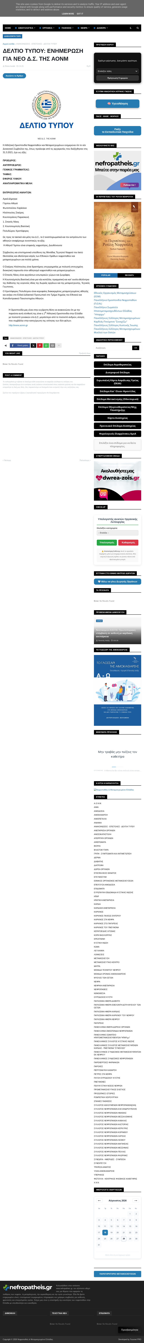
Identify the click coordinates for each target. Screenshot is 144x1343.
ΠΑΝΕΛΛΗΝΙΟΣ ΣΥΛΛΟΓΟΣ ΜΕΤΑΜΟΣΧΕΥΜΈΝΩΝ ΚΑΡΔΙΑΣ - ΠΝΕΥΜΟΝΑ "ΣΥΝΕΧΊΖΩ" (116, 1046)
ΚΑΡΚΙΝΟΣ (98, 912)
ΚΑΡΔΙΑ (97, 904)
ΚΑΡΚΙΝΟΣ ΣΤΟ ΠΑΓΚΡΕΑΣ (106, 923)
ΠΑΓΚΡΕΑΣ (99, 1023)
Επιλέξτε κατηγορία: (107, 528)
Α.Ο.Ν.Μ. (98, 803)
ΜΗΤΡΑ (97, 966)
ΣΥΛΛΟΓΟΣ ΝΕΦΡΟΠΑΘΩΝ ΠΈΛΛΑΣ (110, 1152)
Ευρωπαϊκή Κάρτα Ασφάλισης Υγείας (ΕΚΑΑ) (118, 382)
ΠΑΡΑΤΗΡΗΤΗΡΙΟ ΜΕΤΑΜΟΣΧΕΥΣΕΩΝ (118, 1274)
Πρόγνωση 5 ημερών (117, 78)
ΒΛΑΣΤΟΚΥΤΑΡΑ (101, 850)
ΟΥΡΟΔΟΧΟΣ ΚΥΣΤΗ (103, 997)
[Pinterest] (40, 345)
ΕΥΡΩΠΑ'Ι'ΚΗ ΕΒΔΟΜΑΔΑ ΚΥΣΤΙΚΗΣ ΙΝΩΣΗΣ (113, 892)
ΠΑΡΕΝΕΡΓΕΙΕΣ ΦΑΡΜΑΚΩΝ (106, 1062)
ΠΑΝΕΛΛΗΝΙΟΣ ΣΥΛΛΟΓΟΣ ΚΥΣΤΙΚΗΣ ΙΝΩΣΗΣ (114, 1041)
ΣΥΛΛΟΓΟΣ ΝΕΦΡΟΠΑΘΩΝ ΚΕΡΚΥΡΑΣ (111, 1128)
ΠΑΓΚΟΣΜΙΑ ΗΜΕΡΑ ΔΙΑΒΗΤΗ (107, 1001)
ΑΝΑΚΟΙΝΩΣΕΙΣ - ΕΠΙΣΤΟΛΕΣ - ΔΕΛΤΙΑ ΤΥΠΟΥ (36, 44)
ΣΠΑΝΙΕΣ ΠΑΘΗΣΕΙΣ (103, 1101)
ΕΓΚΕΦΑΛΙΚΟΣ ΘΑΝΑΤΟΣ (105, 873)
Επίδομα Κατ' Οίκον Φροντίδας (117, 391)
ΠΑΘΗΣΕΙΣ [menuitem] (66, 28)
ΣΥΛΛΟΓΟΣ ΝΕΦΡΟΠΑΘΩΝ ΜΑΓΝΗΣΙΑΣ (111, 1144)
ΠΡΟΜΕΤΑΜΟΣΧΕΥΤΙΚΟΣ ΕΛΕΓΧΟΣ (109, 1090)
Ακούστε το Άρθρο (14, 76)
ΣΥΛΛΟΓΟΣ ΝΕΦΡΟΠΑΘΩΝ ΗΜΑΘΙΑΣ (110, 1113)
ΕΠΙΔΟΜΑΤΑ (99, 889)
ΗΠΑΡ (96, 896)
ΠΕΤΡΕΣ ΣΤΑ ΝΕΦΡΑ (103, 1074)
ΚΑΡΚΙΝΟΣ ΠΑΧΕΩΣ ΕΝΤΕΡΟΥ (107, 916)
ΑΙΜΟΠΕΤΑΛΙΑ (100, 819)
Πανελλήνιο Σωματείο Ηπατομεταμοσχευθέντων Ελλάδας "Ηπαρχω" (113, 311)
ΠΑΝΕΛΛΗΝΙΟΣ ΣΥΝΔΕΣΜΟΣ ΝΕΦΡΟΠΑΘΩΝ (113, 1059)
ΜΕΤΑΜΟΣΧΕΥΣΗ (101, 958)
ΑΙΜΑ (96, 807)
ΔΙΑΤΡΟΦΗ (98, 865)
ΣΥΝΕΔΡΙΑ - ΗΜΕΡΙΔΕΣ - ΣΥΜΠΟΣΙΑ (110, 1159)
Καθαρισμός (128, 542)
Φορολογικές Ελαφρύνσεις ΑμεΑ (117, 433)
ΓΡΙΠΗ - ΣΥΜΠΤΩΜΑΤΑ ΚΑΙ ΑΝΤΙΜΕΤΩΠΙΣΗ (112, 854)
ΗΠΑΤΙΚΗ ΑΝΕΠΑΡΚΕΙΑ (104, 900)
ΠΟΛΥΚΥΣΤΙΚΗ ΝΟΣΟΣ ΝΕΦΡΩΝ (108, 1086)
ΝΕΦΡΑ (97, 982)
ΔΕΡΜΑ (97, 858)
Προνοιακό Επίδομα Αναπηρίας (118, 425)
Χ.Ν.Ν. (96, 1183)
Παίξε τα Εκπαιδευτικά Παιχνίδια (117, 130)
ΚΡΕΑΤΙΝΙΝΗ (99, 939)
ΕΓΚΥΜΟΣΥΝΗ (100, 877)
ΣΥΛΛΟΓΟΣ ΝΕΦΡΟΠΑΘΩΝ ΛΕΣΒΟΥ (109, 1140)
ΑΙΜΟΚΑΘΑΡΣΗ (101, 815)
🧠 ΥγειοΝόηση (117, 103)
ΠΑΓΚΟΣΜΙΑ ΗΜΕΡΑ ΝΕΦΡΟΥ (107, 1019)
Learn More (68, 14)
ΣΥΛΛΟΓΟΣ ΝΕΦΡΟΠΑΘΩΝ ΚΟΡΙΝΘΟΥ (111, 1132)
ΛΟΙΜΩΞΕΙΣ (99, 955)
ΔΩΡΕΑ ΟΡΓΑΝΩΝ (102, 869)
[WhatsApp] (46, 345)
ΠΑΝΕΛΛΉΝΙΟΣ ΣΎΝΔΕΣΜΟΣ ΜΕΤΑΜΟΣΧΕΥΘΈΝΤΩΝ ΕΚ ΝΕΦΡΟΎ (117, 1053)
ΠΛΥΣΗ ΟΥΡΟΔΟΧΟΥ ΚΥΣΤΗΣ (107, 1078)
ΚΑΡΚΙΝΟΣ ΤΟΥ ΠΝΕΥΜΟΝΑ (106, 927)
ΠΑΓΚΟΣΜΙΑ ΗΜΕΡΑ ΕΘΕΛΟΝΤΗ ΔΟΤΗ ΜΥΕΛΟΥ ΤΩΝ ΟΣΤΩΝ (117, 1006)
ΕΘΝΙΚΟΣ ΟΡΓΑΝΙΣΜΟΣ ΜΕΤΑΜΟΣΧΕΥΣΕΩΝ (113, 881)
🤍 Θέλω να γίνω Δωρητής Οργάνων (117, 581)
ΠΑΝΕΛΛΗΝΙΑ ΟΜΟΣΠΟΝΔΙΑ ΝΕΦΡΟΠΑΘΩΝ (113, 1031)
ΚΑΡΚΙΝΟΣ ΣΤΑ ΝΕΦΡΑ (104, 920)
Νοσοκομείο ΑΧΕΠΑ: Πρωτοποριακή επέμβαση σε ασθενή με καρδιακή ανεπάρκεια (116, 633)
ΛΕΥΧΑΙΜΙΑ (99, 951)
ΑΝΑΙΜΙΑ (98, 823)
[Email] (52, 345)
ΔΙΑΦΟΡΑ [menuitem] (101, 28)
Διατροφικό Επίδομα (118, 372)
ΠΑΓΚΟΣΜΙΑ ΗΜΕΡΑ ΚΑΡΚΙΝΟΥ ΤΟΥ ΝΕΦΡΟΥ (114, 1015)
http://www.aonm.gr (18, 325)
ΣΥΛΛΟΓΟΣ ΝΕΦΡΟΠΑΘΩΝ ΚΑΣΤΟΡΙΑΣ (111, 1124)
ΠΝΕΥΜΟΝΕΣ (100, 1082)
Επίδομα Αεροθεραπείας (117, 364)
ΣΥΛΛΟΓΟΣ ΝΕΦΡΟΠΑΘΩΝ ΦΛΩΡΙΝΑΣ (111, 1155)
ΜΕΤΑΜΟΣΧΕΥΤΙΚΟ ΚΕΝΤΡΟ (106, 962)
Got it (80, 14)
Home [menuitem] (8, 28)
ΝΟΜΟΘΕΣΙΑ (99, 993)
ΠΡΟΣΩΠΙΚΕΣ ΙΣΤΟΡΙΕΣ (104, 1093)
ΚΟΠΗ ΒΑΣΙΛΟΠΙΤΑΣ (103, 935)
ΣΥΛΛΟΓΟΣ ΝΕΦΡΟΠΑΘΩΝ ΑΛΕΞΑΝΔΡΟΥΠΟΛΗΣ (115, 1109)
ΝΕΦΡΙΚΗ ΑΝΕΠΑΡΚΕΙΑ (104, 986)
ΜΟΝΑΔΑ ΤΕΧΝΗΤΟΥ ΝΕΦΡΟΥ (107, 970)
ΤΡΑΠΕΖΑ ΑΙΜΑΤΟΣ (102, 1167)
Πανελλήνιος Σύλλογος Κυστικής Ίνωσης (116, 325)
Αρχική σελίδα (8, 44)
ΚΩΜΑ (96, 947)
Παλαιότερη (84, 460)
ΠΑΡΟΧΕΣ (98, 1066)
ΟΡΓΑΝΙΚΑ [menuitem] (47, 28)
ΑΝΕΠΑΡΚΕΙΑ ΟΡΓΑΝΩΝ (104, 830)
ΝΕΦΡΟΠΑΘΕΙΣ (100, 989)
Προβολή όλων (84, 353)
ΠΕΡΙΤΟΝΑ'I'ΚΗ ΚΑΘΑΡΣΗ (105, 1070)
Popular (105, 275)
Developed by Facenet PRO (129, 1339)
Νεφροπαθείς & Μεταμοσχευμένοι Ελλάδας (35, 1339)
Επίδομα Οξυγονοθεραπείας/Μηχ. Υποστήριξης (117, 408)
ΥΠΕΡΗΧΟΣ (99, 1175)
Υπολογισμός (107, 542)
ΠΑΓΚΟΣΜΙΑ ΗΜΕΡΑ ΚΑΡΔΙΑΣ (107, 1012)
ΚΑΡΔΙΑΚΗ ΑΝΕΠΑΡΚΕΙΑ (105, 908)
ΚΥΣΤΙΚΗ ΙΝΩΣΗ (101, 943)
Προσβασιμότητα (129, 1330)
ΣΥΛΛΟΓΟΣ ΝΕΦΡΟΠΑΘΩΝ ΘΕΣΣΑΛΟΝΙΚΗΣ (113, 1117)
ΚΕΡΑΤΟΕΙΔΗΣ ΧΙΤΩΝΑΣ (104, 931)
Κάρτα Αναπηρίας (118, 418)
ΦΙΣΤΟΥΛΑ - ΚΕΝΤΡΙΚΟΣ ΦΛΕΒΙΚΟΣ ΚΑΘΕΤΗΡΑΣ (115, 1179)
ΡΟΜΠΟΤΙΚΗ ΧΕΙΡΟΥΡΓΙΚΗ (106, 1097)
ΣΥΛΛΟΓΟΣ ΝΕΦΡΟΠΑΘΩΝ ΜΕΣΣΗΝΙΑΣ (111, 1148)
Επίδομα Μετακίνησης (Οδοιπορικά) (117, 399)
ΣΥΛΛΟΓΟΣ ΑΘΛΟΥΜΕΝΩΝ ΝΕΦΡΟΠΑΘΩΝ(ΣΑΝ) (115, 1105)
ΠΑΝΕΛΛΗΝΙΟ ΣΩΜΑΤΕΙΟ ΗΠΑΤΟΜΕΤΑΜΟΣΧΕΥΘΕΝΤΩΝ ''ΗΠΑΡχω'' (112, 1036)
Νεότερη (7, 460)
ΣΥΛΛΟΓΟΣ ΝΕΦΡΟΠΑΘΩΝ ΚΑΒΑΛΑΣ (110, 1121)
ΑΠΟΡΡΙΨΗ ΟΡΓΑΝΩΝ (103, 838)
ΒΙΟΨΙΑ (97, 846)
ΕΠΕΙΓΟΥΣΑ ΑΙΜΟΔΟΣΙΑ (104, 885)
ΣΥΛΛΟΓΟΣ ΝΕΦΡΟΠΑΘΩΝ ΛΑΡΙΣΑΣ (110, 1136)
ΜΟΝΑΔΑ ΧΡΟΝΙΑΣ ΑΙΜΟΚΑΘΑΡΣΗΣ (110, 974)
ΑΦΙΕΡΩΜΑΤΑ (100, 842)
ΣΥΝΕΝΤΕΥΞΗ (100, 1163)
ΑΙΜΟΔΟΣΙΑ (99, 811)
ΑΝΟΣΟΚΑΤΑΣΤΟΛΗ (102, 834)
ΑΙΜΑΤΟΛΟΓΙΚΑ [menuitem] (25, 28)
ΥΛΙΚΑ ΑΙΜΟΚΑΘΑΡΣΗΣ (104, 1171)
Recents (129, 275)
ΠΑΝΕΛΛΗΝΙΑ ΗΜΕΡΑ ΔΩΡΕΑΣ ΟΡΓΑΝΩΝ (112, 1027)
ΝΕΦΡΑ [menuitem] (84, 28)
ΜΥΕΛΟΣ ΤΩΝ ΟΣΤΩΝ (103, 978)
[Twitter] (33, 345)
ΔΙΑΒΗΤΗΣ (98, 862)
